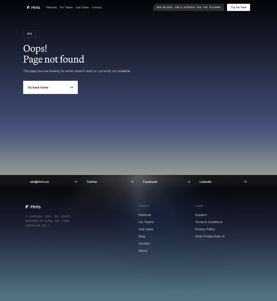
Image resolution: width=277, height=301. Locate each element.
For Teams (66, 7)
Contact (97, 7)
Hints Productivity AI (210, 236)
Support (201, 215)
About (142, 251)
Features (51, 7)
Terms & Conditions (209, 222)
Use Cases (82, 7)
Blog (141, 236)
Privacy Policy (205, 229)
